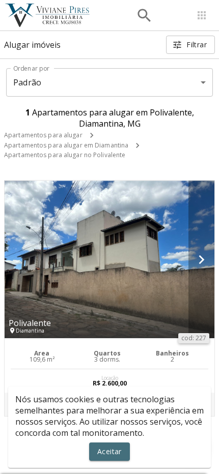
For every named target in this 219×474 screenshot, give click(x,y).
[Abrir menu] (201, 15)
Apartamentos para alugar (43, 135)
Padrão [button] (27, 82)
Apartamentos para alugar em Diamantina (66, 145)
